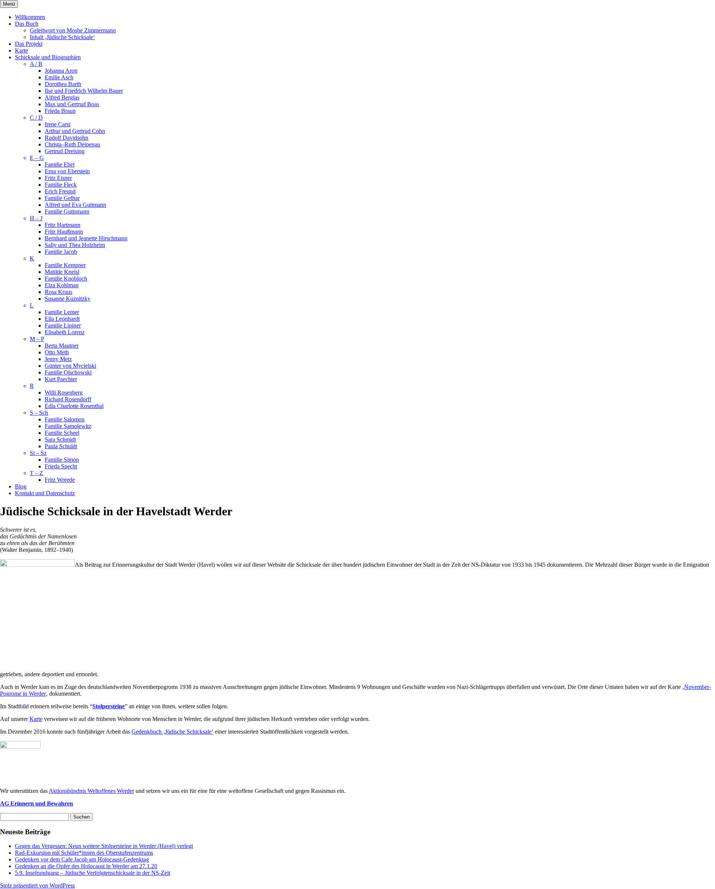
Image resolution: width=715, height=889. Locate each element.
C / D (36, 117)
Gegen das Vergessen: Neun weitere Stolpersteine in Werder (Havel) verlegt (104, 846)
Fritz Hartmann (62, 225)
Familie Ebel (59, 164)
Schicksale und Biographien (48, 57)
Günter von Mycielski (70, 366)
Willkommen (30, 17)
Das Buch (26, 23)
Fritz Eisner (58, 178)
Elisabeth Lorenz (65, 332)
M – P (37, 339)
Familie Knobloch (66, 278)
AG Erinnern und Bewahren (36, 803)
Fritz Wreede (60, 480)
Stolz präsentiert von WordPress (37, 885)
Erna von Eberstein (67, 171)
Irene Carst (57, 124)
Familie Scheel (62, 433)
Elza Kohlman (62, 285)
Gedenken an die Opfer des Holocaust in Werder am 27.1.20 (86, 866)
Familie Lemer (62, 312)
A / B (36, 64)
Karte (21, 50)
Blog (20, 486)
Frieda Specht (61, 466)
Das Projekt (28, 44)
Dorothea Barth (63, 84)
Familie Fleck (61, 184)
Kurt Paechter (61, 379)
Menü (9, 4)
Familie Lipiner (63, 325)
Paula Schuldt (61, 446)
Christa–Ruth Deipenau (72, 144)
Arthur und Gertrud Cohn (75, 131)
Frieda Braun (60, 111)
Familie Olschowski (68, 372)
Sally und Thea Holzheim (75, 245)
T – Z (36, 473)
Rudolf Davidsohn (66, 138)
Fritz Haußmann (64, 231)
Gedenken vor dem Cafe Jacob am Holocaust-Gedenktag (82, 859)
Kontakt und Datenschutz (45, 493)
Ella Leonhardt (62, 319)
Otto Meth (57, 352)
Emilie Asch (59, 77)
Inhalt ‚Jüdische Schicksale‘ (62, 37)
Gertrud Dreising (65, 151)
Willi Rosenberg (64, 392)
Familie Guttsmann (67, 211)
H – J (36, 218)
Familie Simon (62, 459)
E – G (37, 158)
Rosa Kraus (58, 292)
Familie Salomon (65, 419)
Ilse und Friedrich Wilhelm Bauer (84, 91)
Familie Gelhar (62, 198)
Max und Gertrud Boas (72, 104)
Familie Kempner (65, 265)
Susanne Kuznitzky (67, 298)
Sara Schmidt (60, 439)
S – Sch (39, 412)
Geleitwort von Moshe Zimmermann (73, 30)
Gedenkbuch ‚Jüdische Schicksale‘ (172, 731)
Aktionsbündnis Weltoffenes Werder (91, 791)
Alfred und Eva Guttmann (75, 205)
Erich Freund (60, 191)
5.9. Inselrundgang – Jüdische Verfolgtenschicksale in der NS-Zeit (92, 873)
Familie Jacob (61, 252)
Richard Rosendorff (68, 399)
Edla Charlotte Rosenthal (74, 406)
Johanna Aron (61, 70)
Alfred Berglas (62, 97)
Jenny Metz (58, 359)
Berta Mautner (62, 345)
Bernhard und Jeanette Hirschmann (86, 238)
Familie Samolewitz (68, 426)
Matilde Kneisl (62, 272)
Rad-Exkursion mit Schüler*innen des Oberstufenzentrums (84, 853)
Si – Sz (38, 453)
